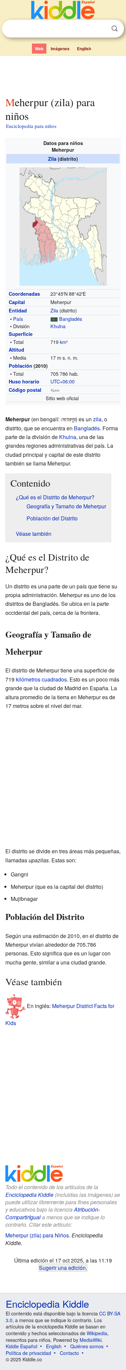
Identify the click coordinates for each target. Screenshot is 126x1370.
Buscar (115, 28)
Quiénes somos (86, 1346)
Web (39, 49)
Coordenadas (24, 293)
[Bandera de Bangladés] (54, 318)
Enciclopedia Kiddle (29, 1195)
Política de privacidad (28, 1353)
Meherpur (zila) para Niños (37, 1235)
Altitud (16, 349)
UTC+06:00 (62, 381)
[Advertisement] (63, 74)
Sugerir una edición (62, 1267)
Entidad (18, 310)
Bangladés (70, 318)
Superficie (21, 334)
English (84, 49)
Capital (17, 302)
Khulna (58, 326)
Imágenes (60, 49)
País (18, 318)
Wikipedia (97, 1333)
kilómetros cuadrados (41, 679)
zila (97, 419)
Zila (52, 158)
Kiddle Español (21, 1346)
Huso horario (24, 381)
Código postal (25, 389)
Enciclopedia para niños (31, 126)
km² (64, 341)
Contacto (69, 1353)
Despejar (101, 28)
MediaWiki (90, 1340)
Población (20, 365)
